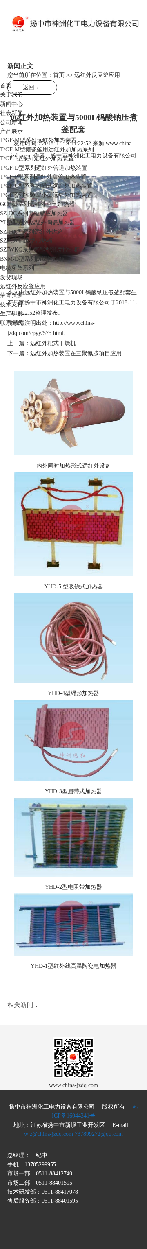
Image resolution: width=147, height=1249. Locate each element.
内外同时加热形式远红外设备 (73, 466)
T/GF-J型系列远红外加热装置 (37, 158)
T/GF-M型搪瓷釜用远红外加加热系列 (47, 150)
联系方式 (11, 323)
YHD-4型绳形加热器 (73, 693)
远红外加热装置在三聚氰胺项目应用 (76, 353)
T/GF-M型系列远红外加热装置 (38, 140)
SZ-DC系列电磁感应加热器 (34, 213)
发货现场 (11, 277)
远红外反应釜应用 (23, 286)
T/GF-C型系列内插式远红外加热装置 (46, 186)
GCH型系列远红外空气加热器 (37, 204)
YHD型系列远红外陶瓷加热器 (37, 222)
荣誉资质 (11, 295)
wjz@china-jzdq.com (48, 1134)
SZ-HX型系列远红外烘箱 (31, 232)
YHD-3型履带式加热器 (73, 791)
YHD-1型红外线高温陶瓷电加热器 (73, 966)
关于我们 (11, 95)
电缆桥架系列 (17, 268)
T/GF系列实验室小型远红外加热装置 (46, 195)
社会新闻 (11, 113)
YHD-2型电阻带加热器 (73, 887)
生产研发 (11, 314)
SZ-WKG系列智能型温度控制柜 (40, 250)
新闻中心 (11, 104)
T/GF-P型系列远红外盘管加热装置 (43, 177)
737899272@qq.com (99, 1134)
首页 (5, 86)
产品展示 (11, 131)
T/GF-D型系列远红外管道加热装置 (43, 168)
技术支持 (11, 305)
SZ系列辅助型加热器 (26, 241)
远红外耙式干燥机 (53, 343)
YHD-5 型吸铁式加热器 (73, 587)
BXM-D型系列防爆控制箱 (32, 259)
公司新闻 (11, 122)
